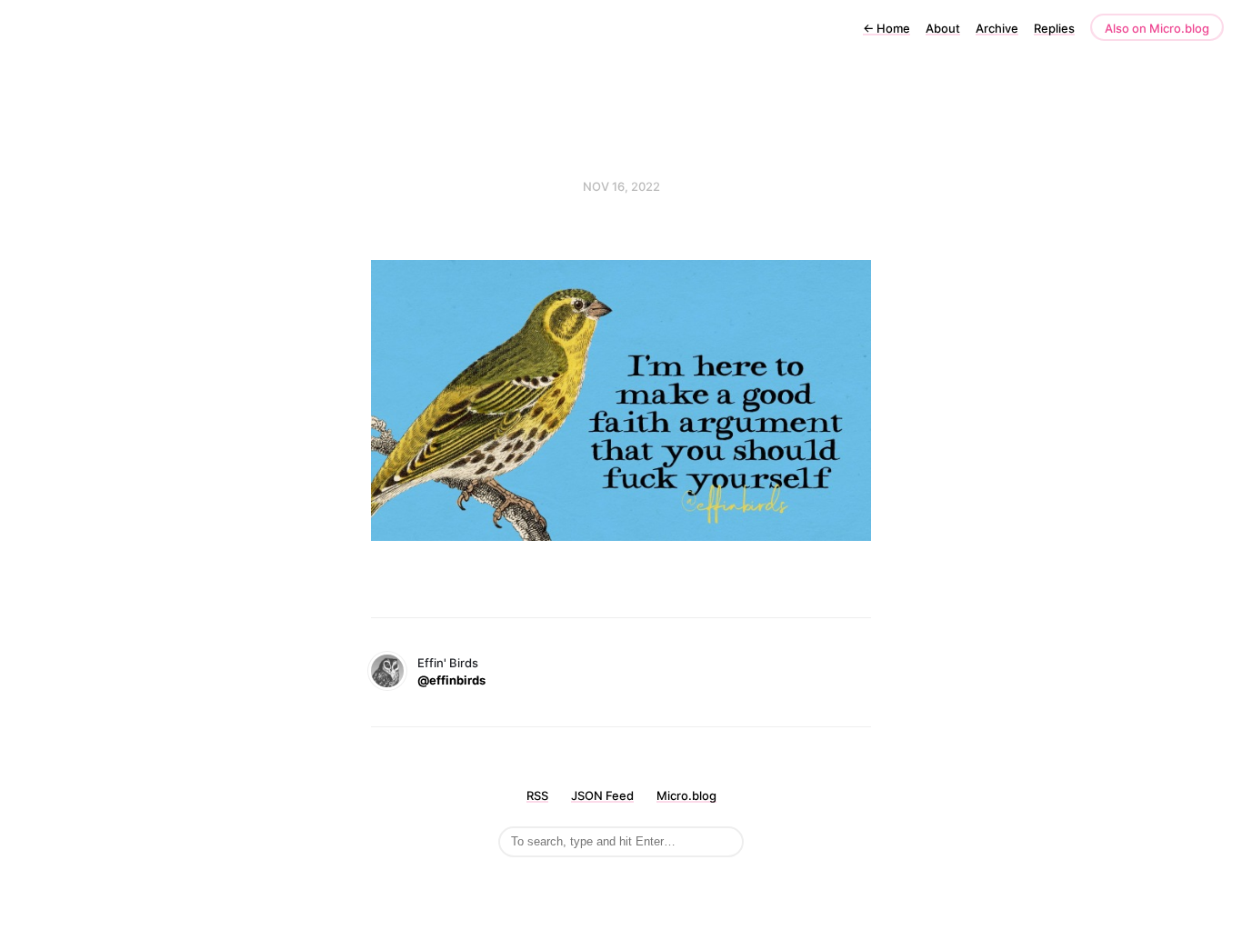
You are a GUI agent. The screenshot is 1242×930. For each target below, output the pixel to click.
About (943, 28)
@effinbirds (451, 680)
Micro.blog (686, 795)
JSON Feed (602, 795)
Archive (997, 28)
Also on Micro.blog (1157, 28)
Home (886, 28)
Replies (1054, 28)
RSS (537, 795)
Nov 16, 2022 (621, 186)
